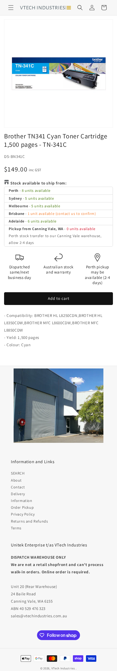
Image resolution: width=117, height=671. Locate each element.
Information (21, 500)
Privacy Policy (23, 514)
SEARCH (18, 473)
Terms (16, 528)
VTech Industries (63, 668)
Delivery (18, 493)
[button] (11, 8)
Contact (18, 487)
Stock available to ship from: (38, 183)
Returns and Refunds (29, 521)
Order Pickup (22, 507)
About (16, 480)
